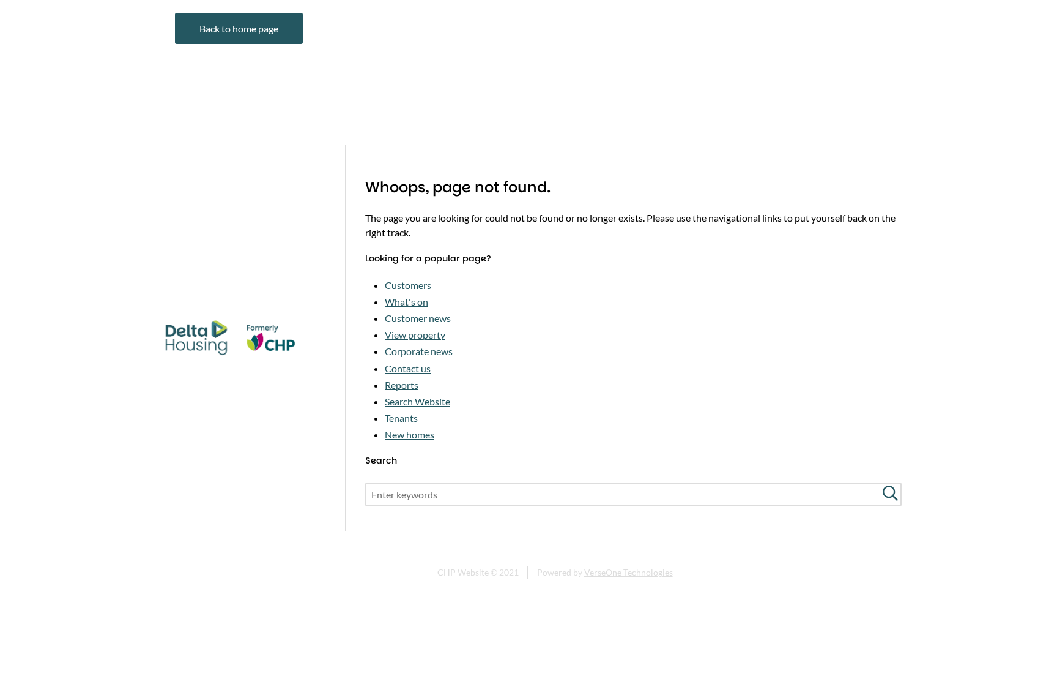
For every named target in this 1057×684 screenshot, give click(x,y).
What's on (406, 301)
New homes (409, 434)
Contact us (408, 368)
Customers (408, 285)
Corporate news (419, 351)
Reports (401, 385)
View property (415, 334)
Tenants (401, 418)
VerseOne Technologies (628, 572)
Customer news (418, 318)
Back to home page (238, 28)
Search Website (417, 401)
